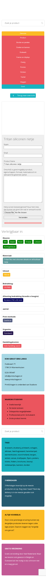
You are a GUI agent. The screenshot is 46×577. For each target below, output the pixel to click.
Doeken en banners (23, 47)
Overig (23, 62)
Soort (23, 86)
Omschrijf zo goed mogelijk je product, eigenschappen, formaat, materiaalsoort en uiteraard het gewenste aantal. (20, 172)
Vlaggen (23, 82)
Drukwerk (23, 52)
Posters (23, 67)
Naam (6, 144)
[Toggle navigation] (6, 3)
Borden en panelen (23, 42)
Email (6, 153)
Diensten (23, 33)
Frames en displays (23, 57)
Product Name (9, 161)
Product (23, 37)
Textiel (23, 77)
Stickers (23, 72)
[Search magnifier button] (42, 22)
